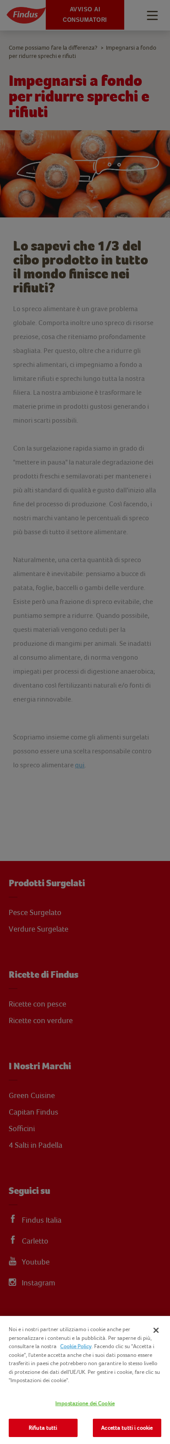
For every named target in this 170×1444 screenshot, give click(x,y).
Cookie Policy (76, 1346)
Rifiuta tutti (43, 1427)
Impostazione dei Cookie (85, 1403)
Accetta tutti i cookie (127, 1427)
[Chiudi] (156, 1330)
